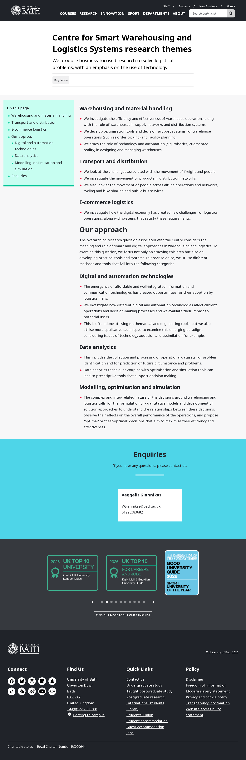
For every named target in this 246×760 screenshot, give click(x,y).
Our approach (23, 136)
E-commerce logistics (29, 129)
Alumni (230, 6)
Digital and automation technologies (34, 145)
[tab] (102, 602)
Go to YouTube (42, 691)
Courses (68, 13)
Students (184, 6)
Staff (166, 6)
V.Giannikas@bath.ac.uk (141, 506)
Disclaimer (194, 679)
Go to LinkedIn (42, 681)
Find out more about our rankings (123, 615)
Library (132, 709)
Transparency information (208, 703)
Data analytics (26, 155)
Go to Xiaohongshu (52, 691)
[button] (92, 602)
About (179, 13)
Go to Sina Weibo (32, 691)
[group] (72, 573)
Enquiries (19, 175)
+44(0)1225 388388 (82, 709)
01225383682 (132, 512)
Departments (156, 13)
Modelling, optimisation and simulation (38, 165)
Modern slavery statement (208, 691)
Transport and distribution (33, 122)
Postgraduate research (145, 697)
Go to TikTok (11, 691)
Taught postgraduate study (149, 691)
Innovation (113, 13)
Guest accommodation (145, 727)
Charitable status (20, 746)
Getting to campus (89, 715)
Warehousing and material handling (41, 115)
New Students (208, 6)
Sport (134, 13)
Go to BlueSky (22, 681)
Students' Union (139, 715)
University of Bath (27, 10)
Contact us (135, 679)
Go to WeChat (22, 691)
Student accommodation (147, 721)
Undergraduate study (144, 685)
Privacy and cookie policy (206, 697)
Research (88, 13)
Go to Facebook (11, 681)
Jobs (130, 732)
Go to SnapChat (52, 681)
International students (145, 703)
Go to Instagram (32, 681)
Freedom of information (206, 685)
